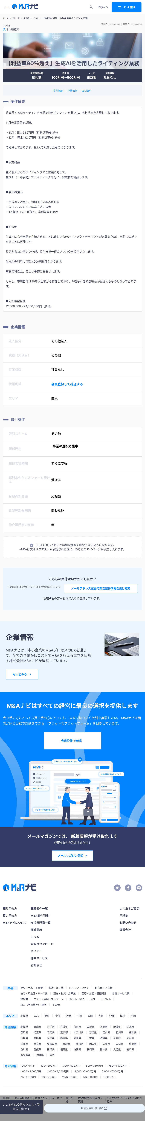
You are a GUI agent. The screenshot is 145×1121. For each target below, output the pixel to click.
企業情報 (72, 90)
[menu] (7, 7)
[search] (91, 7)
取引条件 (87, 90)
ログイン (103, 7)
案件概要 (58, 90)
